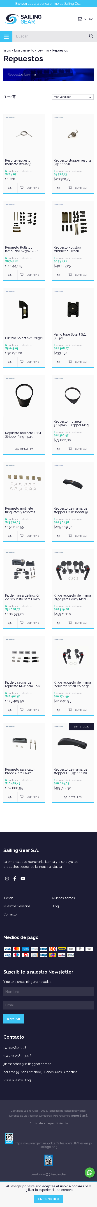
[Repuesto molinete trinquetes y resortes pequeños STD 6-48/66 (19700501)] (10, 536)
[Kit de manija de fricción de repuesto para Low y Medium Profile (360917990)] (10, 623)
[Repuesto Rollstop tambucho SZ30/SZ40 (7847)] (10, 275)
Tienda (8, 898)
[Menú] (6, 36)
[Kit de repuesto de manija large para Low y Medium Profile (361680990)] (59, 623)
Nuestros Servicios (16, 906)
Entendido (48, 1199)
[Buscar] (91, 36)
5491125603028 (14, 1047)
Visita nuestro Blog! (17, 1080)
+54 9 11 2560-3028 (17, 1056)
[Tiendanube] (48, 1175)
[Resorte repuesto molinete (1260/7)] (10, 188)
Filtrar (7, 97)
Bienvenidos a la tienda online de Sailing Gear (48, 3)
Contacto (10, 914)
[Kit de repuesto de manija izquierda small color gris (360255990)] (59, 710)
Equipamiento (24, 50)
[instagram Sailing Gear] (7, 878)
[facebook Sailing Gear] (15, 878)
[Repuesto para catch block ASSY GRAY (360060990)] (10, 797)
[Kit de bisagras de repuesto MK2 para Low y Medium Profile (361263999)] (10, 710)
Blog (55, 906)
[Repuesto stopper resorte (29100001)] (59, 188)
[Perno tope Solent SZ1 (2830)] (59, 362)
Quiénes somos (63, 898)
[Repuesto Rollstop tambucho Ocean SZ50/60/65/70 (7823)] (59, 275)
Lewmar (43, 50)
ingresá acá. (79, 1115)
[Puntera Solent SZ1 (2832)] (10, 362)
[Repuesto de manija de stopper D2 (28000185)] (59, 536)
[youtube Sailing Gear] (23, 878)
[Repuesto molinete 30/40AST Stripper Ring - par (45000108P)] (59, 449)
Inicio (7, 50)
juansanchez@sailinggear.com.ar (27, 1064)
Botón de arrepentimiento (49, 1123)
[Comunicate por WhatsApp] (90, 1172)
